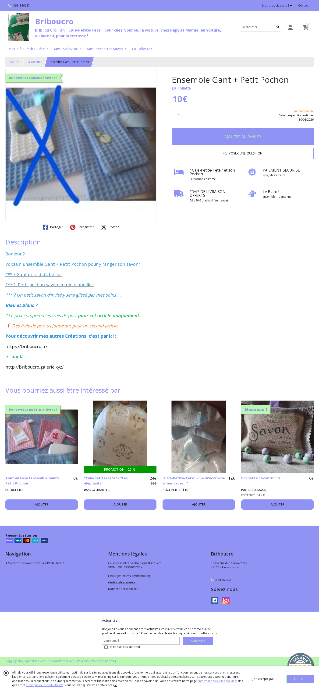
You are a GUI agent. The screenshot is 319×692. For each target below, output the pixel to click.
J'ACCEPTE (300, 679)
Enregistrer (85, 227)
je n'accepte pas (263, 679)
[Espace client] (290, 27)
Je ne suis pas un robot (125, 647)
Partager (56, 227)
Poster (113, 227)
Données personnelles (123, 589)
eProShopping (106, 661)
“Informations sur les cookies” (217, 681)
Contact (303, 5)
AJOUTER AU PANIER (242, 136)
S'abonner (198, 641)
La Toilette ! (34, 62)
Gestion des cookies (121, 582)
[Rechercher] (278, 27)
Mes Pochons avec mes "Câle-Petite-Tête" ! (35, 563)
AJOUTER (41, 504)
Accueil (14, 62)
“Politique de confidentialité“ (44, 685)
